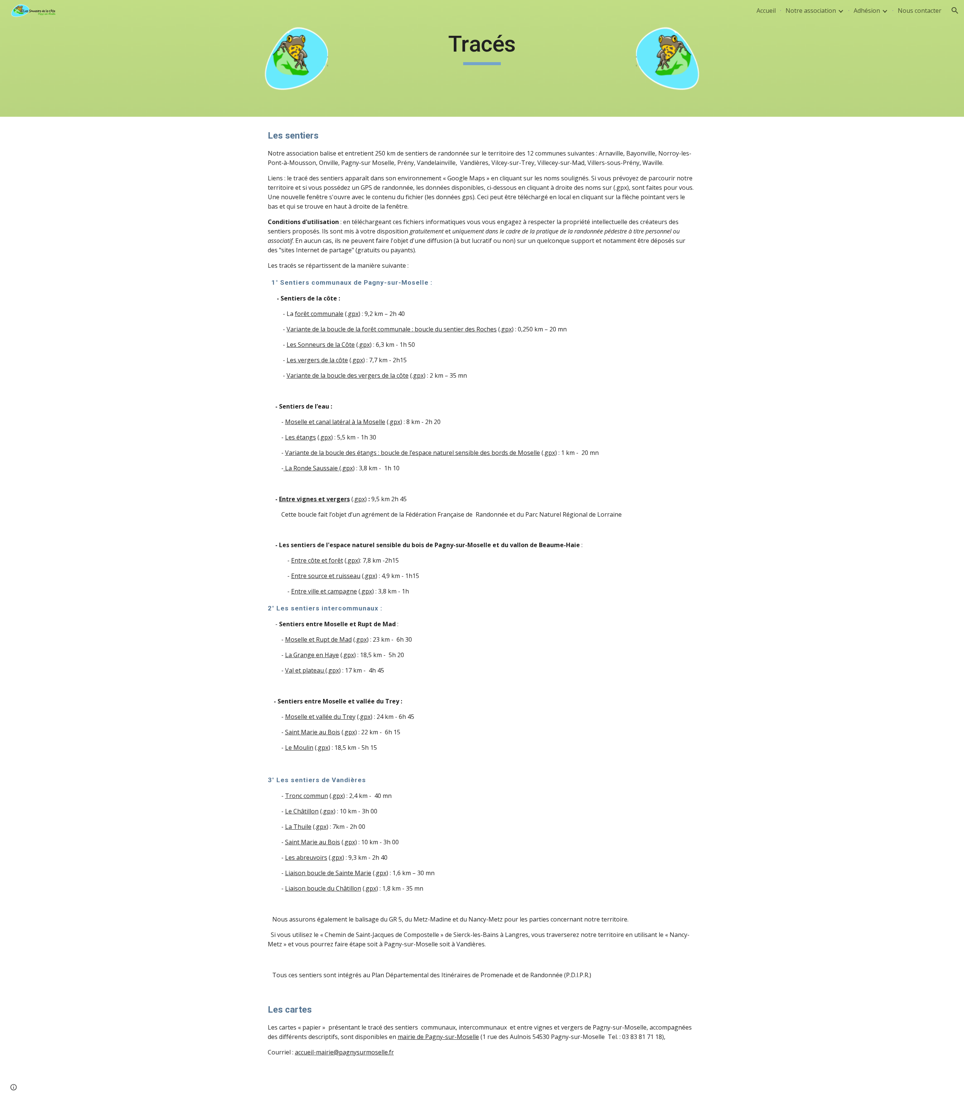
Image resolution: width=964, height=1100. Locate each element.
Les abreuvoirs (306, 857)
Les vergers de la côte (317, 360)
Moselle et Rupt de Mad (318, 639)
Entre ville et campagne (324, 591)
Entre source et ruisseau (325, 576)
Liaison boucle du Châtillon (323, 888)
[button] (955, 11)
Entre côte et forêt (317, 560)
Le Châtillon (302, 811)
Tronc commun (306, 796)
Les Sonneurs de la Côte (321, 344)
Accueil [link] (766, 10)
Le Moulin (299, 747)
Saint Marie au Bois (312, 732)
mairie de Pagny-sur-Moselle (438, 1037)
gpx (353, 314)
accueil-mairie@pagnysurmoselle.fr (344, 1052)
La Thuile (298, 826)
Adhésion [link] (867, 10)
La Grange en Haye (312, 655)
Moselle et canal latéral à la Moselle (335, 422)
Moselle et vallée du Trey (320, 716)
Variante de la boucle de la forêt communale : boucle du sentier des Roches (392, 329)
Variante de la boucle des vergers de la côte (348, 375)
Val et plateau (305, 670)
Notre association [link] (811, 10)
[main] (482, 47)
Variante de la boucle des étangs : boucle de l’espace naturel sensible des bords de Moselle (412, 453)
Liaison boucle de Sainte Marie (328, 873)
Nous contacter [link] (919, 10)
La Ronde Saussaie (311, 468)
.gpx (352, 560)
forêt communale (319, 314)
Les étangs (300, 437)
